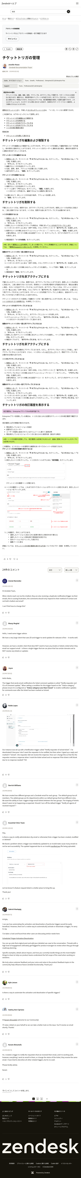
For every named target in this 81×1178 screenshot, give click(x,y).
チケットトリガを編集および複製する (19, 118)
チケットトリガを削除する (15, 120)
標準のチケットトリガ (10, 110)
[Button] (5, 559)
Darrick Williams (14, 785)
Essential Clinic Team (16, 823)
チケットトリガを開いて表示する (18, 135)
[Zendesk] (40, 1146)
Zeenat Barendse (14, 581)
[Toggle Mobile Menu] (77, 3)
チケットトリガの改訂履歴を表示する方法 (30, 546)
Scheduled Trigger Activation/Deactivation (18, 938)
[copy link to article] (77, 49)
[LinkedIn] (66, 49)
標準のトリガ (17, 244)
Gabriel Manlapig (14, 909)
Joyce (10, 668)
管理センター (11, 159)
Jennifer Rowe (13, 64)
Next (47, 1099)
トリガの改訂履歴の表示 (15, 127)
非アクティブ (50, 352)
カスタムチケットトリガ (36, 110)
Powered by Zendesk (43, 1172)
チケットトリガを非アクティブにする (19, 123)
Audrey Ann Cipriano (16, 1009)
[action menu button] (77, 580)
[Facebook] (73, 49)
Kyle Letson (12, 982)
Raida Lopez (13, 705)
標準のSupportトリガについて (21, 247)
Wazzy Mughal (13, 623)
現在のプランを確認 (72, 76)
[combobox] (55, 570)
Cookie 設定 (55, 1163)
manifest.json (55, 846)
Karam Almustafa (10, 1020)
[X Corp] (70, 49)
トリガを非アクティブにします (59, 225)
